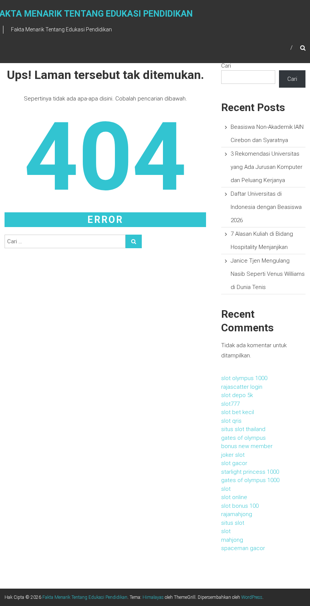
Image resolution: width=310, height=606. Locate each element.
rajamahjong (236, 514)
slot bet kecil (237, 412)
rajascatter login (241, 386)
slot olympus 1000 (244, 378)
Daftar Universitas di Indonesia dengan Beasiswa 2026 (266, 207)
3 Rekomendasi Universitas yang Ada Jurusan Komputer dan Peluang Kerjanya (266, 167)
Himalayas (153, 597)
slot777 (230, 403)
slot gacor (234, 463)
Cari (226, 65)
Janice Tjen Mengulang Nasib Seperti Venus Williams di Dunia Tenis (268, 274)
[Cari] (134, 241)
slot (226, 488)
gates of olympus (243, 437)
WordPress (251, 597)
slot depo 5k (237, 395)
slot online (234, 497)
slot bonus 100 (240, 505)
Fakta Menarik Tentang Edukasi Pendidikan (84, 597)
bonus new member (247, 446)
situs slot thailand (243, 429)
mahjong (232, 539)
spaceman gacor (243, 548)
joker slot (233, 454)
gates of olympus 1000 (250, 480)
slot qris (231, 420)
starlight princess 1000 (250, 471)
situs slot (232, 522)
